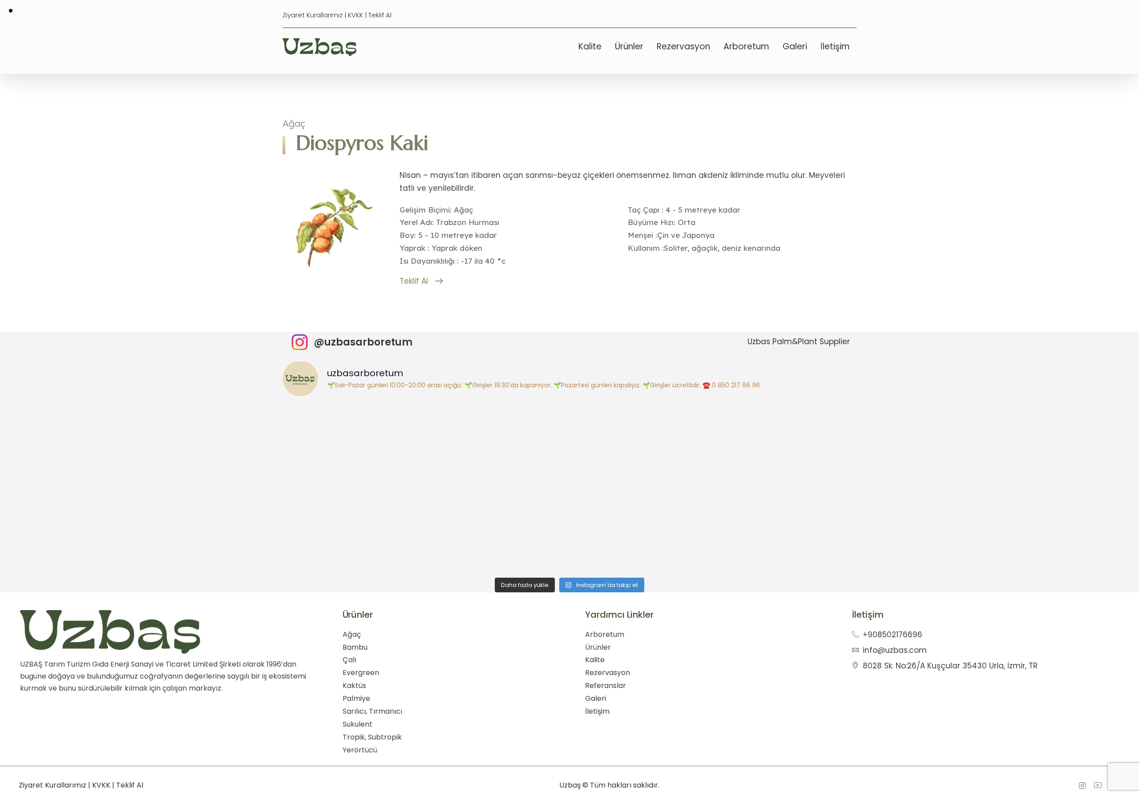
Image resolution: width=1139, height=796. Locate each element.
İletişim (835, 46)
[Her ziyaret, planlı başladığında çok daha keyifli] (785, 446)
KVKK (355, 15)
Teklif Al (380, 15)
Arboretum (746, 46)
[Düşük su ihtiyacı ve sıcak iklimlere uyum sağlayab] (785, 526)
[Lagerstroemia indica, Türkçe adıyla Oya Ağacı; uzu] (354, 446)
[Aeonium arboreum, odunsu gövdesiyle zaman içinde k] (641, 526)
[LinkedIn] (1097, 785)
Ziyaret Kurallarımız (313, 15)
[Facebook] (1082, 785)
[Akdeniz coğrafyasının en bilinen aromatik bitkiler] (354, 526)
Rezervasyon (683, 46)
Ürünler (629, 46)
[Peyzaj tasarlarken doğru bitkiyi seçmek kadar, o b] (497, 526)
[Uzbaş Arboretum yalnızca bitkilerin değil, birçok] (641, 446)
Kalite (590, 46)
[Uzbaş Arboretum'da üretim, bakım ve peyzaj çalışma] (497, 446)
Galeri (795, 46)
